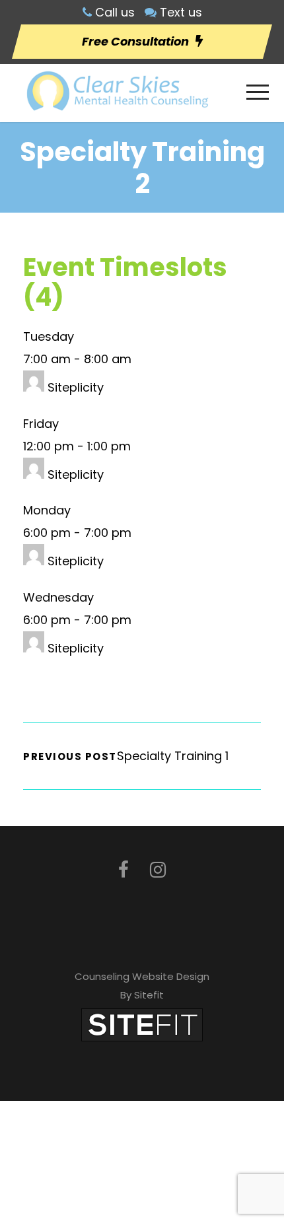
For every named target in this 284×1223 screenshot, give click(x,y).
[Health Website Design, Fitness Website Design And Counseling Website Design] (142, 1024)
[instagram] (158, 870)
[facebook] (123, 870)
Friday (41, 423)
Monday (47, 510)
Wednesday (58, 597)
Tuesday (48, 336)
